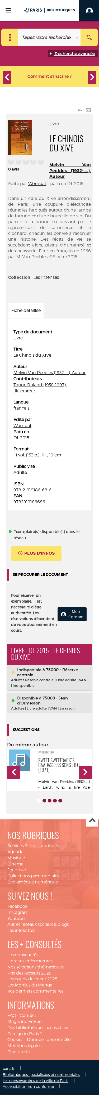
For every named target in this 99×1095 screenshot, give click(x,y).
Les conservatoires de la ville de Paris (35, 1080)
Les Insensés (46, 277)
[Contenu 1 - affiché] (39, 800)
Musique (16, 857)
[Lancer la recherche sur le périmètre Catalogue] (89, 37)
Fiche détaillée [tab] (26, 310)
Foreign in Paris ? (24, 1033)
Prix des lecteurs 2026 (29, 973)
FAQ (11, 1015)
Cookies (15, 1039)
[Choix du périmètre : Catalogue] (9, 37)
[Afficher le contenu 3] (49, 800)
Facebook (17, 906)
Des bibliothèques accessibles (37, 1027)
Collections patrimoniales (33, 875)
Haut (92, 821)
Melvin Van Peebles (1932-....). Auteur (70, 170)
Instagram (18, 912)
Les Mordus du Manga (29, 985)
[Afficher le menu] (8, 10)
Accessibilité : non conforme (28, 1086)
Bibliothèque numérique (32, 882)
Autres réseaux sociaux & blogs (38, 924)
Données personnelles (49, 1039)
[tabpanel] (49, 417)
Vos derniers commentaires (35, 991)
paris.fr (9, 1068)
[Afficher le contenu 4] (55, 800)
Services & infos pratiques (33, 845)
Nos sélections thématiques (35, 967)
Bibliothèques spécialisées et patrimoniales (41, 1074)
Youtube (16, 918)
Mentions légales (24, 1045)
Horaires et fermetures (30, 960)
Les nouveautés (22, 954)
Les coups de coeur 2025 (32, 978)
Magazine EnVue (24, 1021)
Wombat (37, 183)
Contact (28, 1015)
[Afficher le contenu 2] (44, 800)
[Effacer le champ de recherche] (77, 37)
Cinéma (15, 864)
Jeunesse (16, 869)
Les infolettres (21, 930)
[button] (13, 772)
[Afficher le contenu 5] (60, 800)
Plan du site (19, 1051)
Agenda (15, 851)
